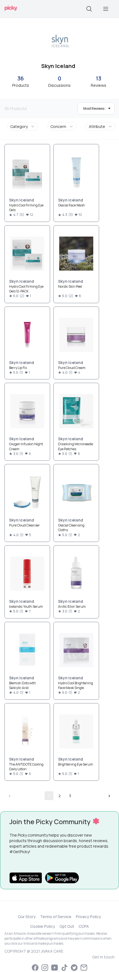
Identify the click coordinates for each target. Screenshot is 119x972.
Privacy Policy (88, 916)
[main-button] (106, 8)
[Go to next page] (109, 795)
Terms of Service (55, 916)
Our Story (27, 916)
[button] (23, 126)
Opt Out (67, 926)
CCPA (84, 926)
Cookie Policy (42, 926)
